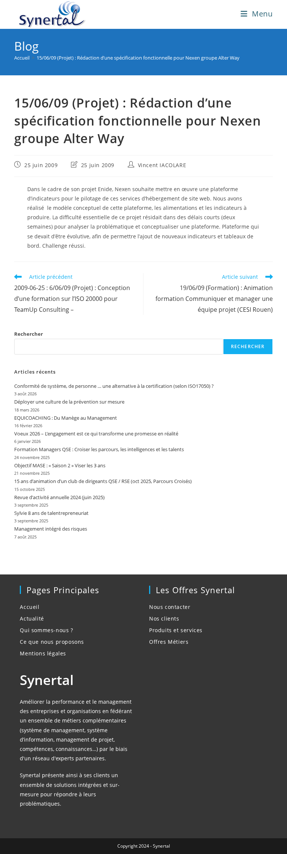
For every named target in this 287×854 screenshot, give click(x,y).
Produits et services (176, 630)
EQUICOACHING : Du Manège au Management (65, 417)
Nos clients (164, 618)
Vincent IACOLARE (162, 165)
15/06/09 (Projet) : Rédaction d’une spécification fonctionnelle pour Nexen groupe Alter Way (138, 57)
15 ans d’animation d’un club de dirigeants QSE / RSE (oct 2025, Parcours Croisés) (103, 481)
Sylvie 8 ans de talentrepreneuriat (51, 513)
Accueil (29, 606)
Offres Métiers (168, 641)
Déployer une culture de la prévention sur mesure (69, 401)
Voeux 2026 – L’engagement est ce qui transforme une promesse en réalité (96, 433)
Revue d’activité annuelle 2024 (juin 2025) (59, 497)
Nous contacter (169, 606)
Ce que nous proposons (52, 641)
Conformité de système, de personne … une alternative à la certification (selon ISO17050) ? (114, 386)
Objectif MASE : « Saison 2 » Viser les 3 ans (59, 465)
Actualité (32, 618)
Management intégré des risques (50, 528)
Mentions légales (43, 653)
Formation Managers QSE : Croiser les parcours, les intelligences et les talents (99, 449)
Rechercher (28, 334)
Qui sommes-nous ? (46, 630)
